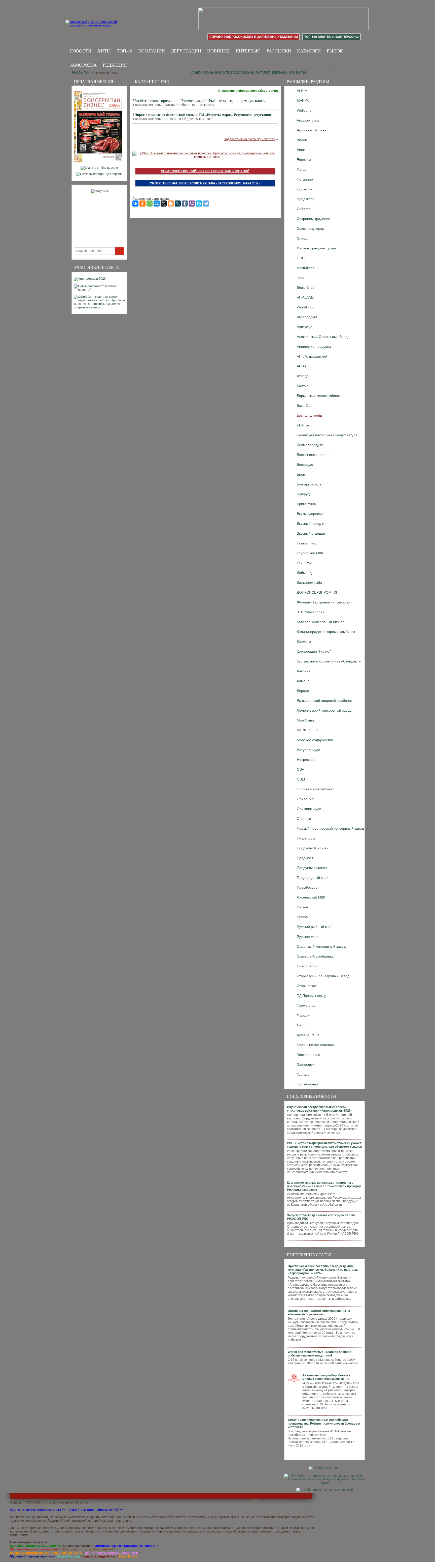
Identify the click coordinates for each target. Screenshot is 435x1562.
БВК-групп (305, 425)
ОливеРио (305, 799)
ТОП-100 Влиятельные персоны (331, 37)
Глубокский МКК (310, 553)
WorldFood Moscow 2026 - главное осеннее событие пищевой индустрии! (319, 1353)
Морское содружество (315, 740)
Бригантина (306, 504)
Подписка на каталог (251, 72)
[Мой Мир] (157, 203)
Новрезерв (305, 760)
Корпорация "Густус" (314, 651)
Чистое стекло (308, 1055)
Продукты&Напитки (313, 848)
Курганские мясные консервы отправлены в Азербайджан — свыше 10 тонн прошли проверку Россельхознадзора (324, 1186)
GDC (301, 258)
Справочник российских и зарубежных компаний (253, 37)
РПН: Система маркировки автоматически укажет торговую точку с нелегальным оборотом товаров (324, 1144)
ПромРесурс (307, 887)
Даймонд (304, 573)
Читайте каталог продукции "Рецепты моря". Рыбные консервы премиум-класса (199, 101)
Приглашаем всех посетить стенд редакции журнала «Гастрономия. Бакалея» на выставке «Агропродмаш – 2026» (323, 1269)
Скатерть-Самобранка (315, 956)
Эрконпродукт (308, 1084)
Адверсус (304, 327)
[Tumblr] (185, 203)
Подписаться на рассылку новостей (249, 139)
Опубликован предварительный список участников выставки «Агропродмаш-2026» (319, 1108)
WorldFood (305, 307)
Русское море (308, 937)
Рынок (335, 50)
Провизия (305, 189)
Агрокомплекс (308, 120)
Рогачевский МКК (311, 897)
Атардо (303, 376)
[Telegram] (206, 203)
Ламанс (303, 681)
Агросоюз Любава (311, 130)
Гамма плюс (307, 543)
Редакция (115, 65)
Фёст (301, 1025)
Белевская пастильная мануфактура (327, 435)
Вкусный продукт (310, 524)
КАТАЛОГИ (309, 50)
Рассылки (279, 50)
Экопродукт (306, 1064)
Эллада (303, 1074)
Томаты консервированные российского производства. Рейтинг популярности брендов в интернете (324, 1423)
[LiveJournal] (178, 203)
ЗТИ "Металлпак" (311, 612)
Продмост (305, 858)
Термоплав (306, 1005)
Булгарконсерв (309, 484)
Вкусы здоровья (310, 514)
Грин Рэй (304, 563)
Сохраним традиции (313, 219)
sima (300, 278)
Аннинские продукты (314, 346)
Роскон (302, 907)
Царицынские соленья (315, 1045)
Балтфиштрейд (309, 415)
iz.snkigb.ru (91, 1517)
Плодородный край (313, 878)
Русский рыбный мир (314, 927)
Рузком (302, 917)
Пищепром (306, 838)
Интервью (248, 50)
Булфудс (304, 494)
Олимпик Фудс (309, 809)
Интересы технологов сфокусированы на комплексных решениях (319, 1312)
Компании (151, 50)
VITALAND (305, 297)
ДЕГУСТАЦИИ (186, 50)
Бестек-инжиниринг (313, 455)
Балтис (302, 386)
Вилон (302, 140)
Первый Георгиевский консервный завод (330, 828)
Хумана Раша (308, 1035)
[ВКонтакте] (135, 203)
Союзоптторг (307, 966)
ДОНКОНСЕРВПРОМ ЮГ (317, 592)
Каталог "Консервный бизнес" (321, 622)
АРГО (301, 366)
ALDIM (302, 91)
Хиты (104, 50)
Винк (301, 150)
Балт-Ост (304, 405)
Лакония (304, 671)
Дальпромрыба (309, 583)
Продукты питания (312, 868)
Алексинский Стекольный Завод (323, 337)
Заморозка (83, 65)
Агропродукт (307, 317)
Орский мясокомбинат (315, 789)
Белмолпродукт (309, 445)
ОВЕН (302, 779)
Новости (80, 50)
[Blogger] (171, 203)
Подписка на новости (210, 72)
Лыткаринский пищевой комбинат (324, 701)
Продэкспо (305, 199)
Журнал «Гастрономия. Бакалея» (324, 602)
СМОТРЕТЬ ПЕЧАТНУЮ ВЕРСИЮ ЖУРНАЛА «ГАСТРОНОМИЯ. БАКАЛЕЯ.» (205, 183)
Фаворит (304, 1015)
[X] (164, 203)
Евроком (304, 160)
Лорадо (303, 691)
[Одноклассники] (142, 203)
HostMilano (306, 268)
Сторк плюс (306, 986)
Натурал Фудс (308, 750)
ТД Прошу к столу (311, 996)
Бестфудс (305, 464)
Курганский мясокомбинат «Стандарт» (329, 661)
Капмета (304, 642)
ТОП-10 (124, 50)
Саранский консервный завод (321, 946)
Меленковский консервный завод (324, 710)
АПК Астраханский (312, 356)
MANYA (303, 101)
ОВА (300, 769)
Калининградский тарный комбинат (326, 632)
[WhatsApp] (150, 203)
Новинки (218, 50)
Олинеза (304, 819)
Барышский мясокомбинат (319, 396)
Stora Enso (305, 287)
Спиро (302, 238)
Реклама (279, 72)
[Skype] (199, 203)
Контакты (297, 72)
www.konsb (75, 1517)
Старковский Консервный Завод (323, 976)
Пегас (301, 169)
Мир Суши (305, 720)
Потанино (305, 179)
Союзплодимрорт (311, 228)
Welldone (304, 110)
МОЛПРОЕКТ (308, 730)
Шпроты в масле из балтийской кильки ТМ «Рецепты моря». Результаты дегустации (202, 115)
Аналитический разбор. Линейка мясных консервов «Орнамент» (326, 1377)
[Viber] (192, 203)
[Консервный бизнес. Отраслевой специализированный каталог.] (98, 27)
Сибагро (304, 209)
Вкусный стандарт (312, 533)
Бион (301, 474)
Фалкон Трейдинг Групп (316, 248)
